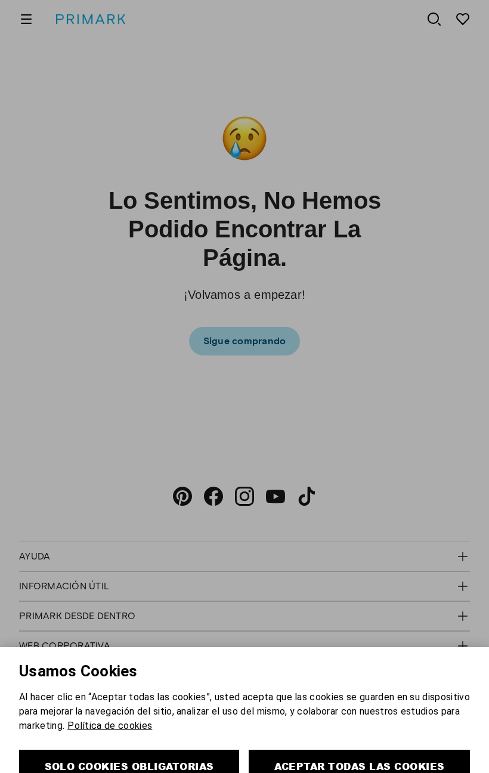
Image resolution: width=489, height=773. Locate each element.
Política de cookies (109, 687)
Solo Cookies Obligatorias (129, 728)
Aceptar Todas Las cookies (359, 728)
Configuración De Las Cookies (244, 762)
